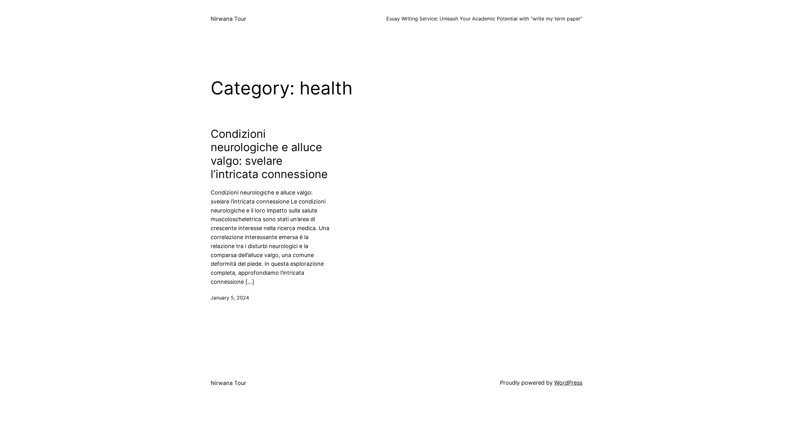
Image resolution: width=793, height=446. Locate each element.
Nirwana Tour (228, 18)
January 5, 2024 (230, 298)
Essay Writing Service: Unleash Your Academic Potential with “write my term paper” (484, 18)
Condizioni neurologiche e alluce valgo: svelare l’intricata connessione (269, 154)
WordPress (568, 382)
